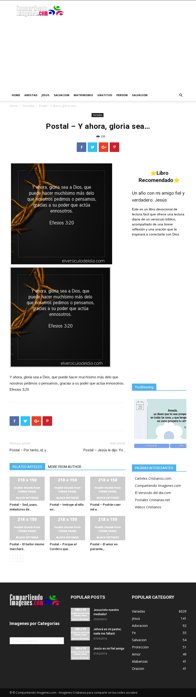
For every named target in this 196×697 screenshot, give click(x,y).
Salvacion (61, 95)
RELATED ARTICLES (27, 467)
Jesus (45, 95)
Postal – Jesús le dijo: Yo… (104, 450)
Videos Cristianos (148, 507)
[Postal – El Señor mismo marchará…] (27, 528)
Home (16, 95)
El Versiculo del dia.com (153, 492)
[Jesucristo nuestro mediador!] (80, 614)
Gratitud (104, 95)
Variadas (28, 106)
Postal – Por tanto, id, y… (29, 450)
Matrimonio (83, 95)
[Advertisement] (98, 53)
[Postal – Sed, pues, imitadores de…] (27, 489)
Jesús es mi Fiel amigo (108, 648)
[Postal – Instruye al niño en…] (67, 489)
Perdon (122, 95)
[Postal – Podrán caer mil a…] (107, 489)
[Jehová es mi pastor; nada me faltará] (80, 633)
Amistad (30, 95)
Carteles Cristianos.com (153, 478)
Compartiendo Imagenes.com (158, 485)
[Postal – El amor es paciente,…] (107, 528)
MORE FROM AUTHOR (64, 467)
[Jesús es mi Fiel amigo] (80, 653)
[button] (180, 95)
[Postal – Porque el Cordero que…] (67, 528)
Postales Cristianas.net (152, 500)
